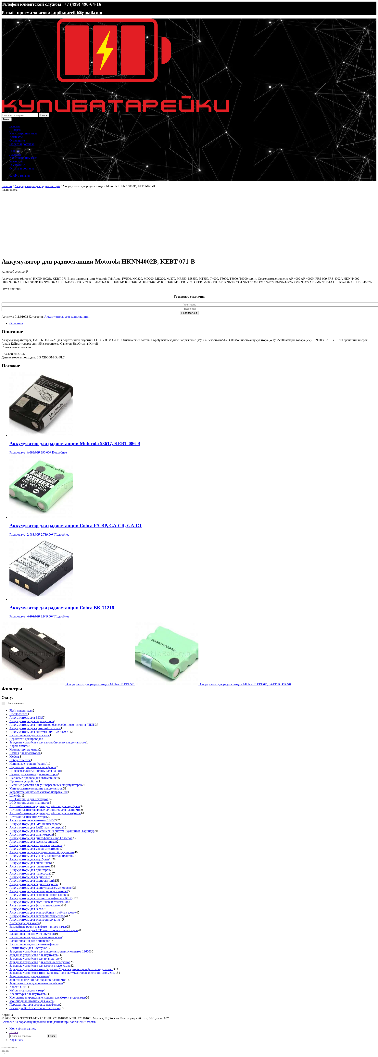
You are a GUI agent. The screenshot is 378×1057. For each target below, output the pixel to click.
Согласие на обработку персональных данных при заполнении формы (49, 1022)
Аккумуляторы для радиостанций (37, 186)
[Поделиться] (11, 1047)
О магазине (17, 140)
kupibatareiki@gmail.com (76, 12)
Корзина (16, 1039)
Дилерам (15, 129)
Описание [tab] (16, 323)
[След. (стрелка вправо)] (7, 1051)
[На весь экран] (7, 1047)
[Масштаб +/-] (3, 1047)
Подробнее (59, 452)
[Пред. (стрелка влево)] (3, 1051)
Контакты (16, 137)
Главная (14, 126)
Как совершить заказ (23, 133)
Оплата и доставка (21, 144)
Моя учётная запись (22, 1028)
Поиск (43, 115)
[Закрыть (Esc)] (15, 1047)
